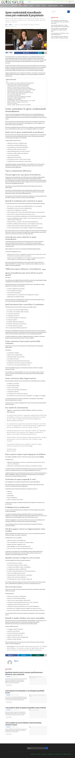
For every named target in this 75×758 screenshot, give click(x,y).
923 (17, 676)
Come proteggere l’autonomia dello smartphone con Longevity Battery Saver (59, 30)
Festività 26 (14, 5)
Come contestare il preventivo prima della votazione (20, 92)
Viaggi (61, 5)
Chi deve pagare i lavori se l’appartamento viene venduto (21, 100)
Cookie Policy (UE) (67, 754)
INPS (21, 5)
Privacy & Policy (57, 754)
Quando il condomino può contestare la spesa (18, 87)
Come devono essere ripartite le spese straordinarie (20, 88)
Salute (44, 5)
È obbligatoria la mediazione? (14, 99)
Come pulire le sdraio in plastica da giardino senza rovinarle (25, 708)
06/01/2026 (16, 24)
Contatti (44, 754)
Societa (31, 5)
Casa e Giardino (24, 24)
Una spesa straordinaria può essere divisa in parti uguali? (21, 89)
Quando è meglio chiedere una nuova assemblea (19, 104)
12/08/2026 (13, 676)
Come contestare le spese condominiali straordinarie (20, 83)
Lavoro (25, 5)
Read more (8, 685)
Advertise (38, 754)
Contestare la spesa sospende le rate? (16, 97)
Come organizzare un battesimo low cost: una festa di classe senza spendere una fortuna (60, 22)
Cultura (38, 5)
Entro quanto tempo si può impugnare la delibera (19, 96)
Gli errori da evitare (12, 103)
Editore (10, 24)
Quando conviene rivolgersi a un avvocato (17, 102)
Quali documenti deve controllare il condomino (18, 91)
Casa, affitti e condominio (33, 24)
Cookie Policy (50, 754)
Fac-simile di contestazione (14, 95)
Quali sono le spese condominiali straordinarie (18, 84)
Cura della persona (53, 5)
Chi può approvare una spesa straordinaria (17, 85)
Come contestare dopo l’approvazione (16, 93)
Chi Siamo (33, 754)
